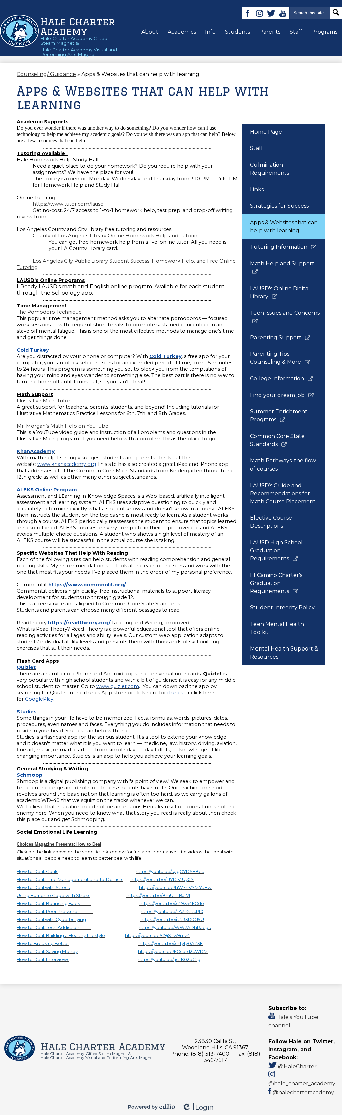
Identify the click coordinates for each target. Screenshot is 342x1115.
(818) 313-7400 (210, 1054)
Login (198, 1107)
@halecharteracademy (302, 1092)
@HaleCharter (297, 1066)
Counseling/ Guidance (46, 74)
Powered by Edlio (151, 1106)
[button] (150, 31)
